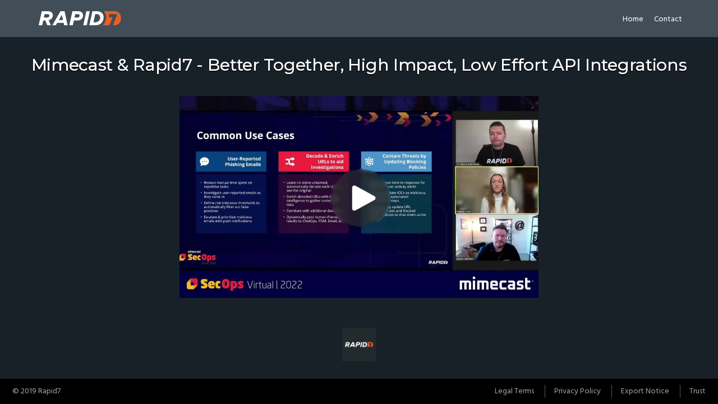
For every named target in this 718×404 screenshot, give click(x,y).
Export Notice (645, 391)
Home (633, 19)
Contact (668, 19)
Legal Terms (514, 391)
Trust (697, 391)
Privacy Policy (577, 391)
